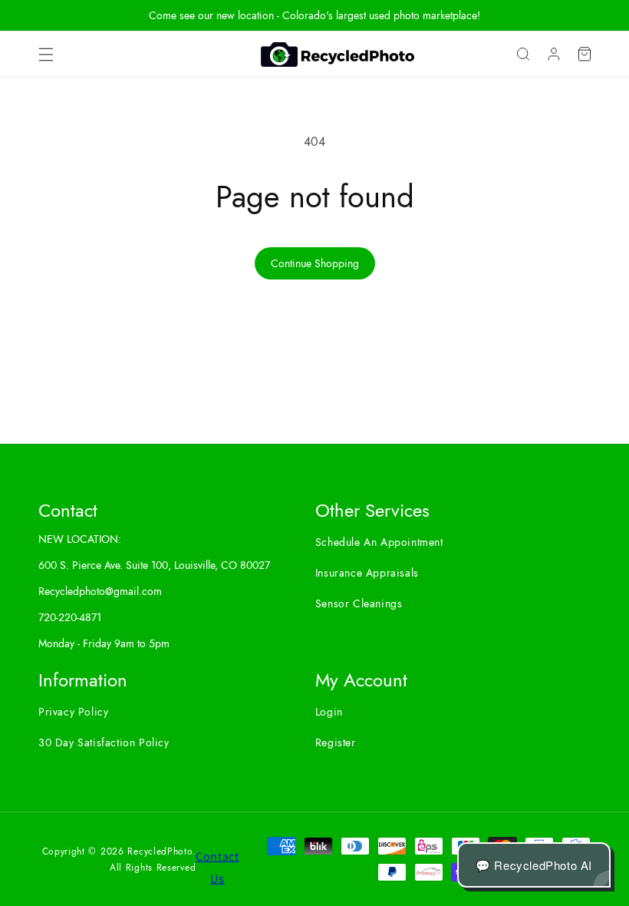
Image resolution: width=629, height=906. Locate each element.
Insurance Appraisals (367, 572)
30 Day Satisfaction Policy (104, 742)
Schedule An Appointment (379, 542)
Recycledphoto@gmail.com (100, 591)
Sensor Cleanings (359, 603)
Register (335, 742)
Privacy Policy (73, 711)
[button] (46, 54)
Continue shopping (315, 263)
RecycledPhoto (159, 851)
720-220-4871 (69, 617)
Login (329, 711)
